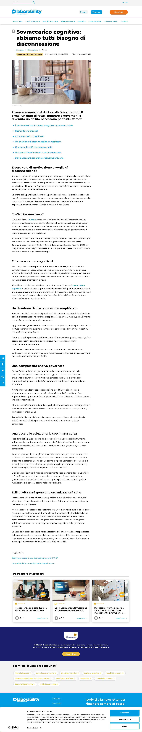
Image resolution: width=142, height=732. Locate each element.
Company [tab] (96, 12)
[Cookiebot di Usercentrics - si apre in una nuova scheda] (13, 728)
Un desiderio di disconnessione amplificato (38, 141)
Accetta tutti (124, 713)
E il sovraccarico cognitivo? (29, 136)
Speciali (81, 21)
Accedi (125, 2)
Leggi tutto (41, 618)
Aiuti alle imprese (49, 21)
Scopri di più (71, 654)
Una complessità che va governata (33, 147)
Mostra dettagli (32, 728)
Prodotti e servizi (111, 21)
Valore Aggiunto (67, 21)
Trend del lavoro (32, 21)
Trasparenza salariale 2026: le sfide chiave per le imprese (31, 609)
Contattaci (56, 703)
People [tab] (83, 12)
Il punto (44, 50)
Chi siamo (124, 21)
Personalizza (123, 719)
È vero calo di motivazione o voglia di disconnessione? (44, 125)
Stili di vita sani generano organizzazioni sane (39, 158)
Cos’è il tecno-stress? (26, 131)
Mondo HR (17, 21)
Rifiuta (124, 726)
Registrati (118, 12)
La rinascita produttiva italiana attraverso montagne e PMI (71, 609)
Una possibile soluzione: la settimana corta (38, 152)
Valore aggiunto (33, 50)
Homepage (19, 50)
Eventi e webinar (95, 21)
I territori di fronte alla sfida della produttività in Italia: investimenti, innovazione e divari (109, 610)
